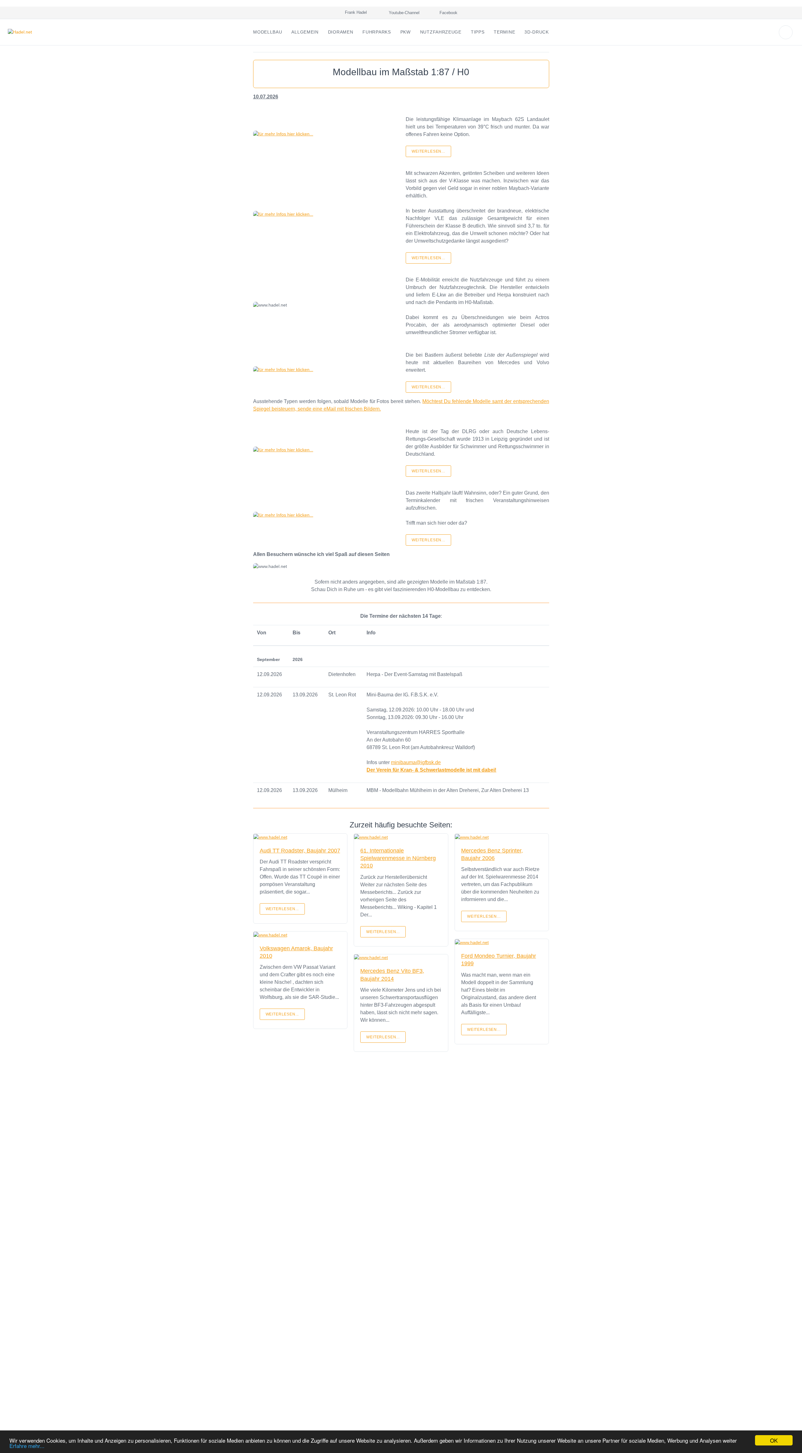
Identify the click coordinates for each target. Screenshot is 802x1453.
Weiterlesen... (428, 151)
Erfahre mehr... (26, 1446)
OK (774, 1440)
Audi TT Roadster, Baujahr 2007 (300, 850)
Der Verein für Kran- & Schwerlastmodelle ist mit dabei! (431, 770)
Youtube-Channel (403, 12)
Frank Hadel (354, 12)
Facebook (447, 12)
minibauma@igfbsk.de (416, 762)
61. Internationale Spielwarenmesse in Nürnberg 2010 (398, 858)
